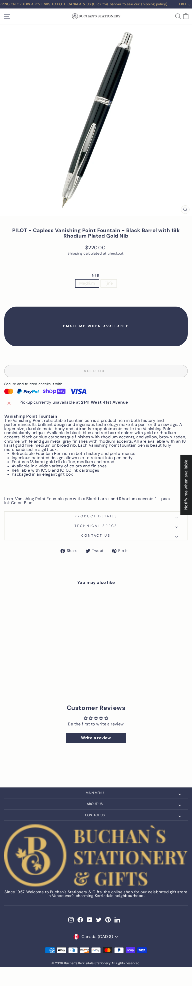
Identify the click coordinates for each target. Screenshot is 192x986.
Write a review (96, 737)
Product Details (96, 516)
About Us (95, 804)
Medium (87, 283)
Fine (108, 283)
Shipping (75, 253)
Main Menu (95, 793)
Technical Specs (96, 526)
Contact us (96, 535)
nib (96, 275)
